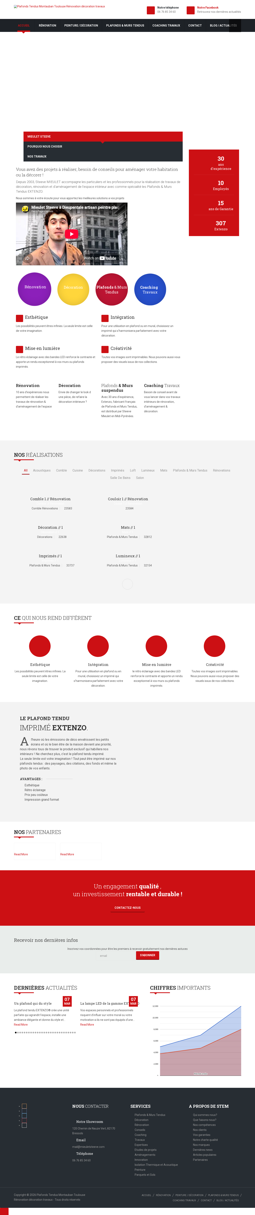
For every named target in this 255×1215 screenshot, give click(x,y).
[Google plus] (24, 1120)
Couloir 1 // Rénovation (128, 498)
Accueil (24, 25)
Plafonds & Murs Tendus (150, 1115)
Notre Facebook (208, 7)
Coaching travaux (166, 25)
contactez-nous (128, 907)
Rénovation (47, 25)
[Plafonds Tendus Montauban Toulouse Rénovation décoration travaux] (59, 6)
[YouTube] (24, 1125)
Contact (195, 25)
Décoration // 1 (50, 527)
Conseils (140, 1129)
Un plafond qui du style (33, 1003)
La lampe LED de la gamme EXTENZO (109, 1003)
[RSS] (24, 1106)
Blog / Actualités (223, 25)
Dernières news (203, 1149)
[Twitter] (24, 1115)
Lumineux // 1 (128, 555)
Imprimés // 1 (50, 555)
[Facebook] (24, 1111)
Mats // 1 (128, 527)
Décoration (141, 1119)
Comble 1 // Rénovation (50, 498)
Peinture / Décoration (81, 25)
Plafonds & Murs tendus (125, 25)
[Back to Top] (4, 1211)
